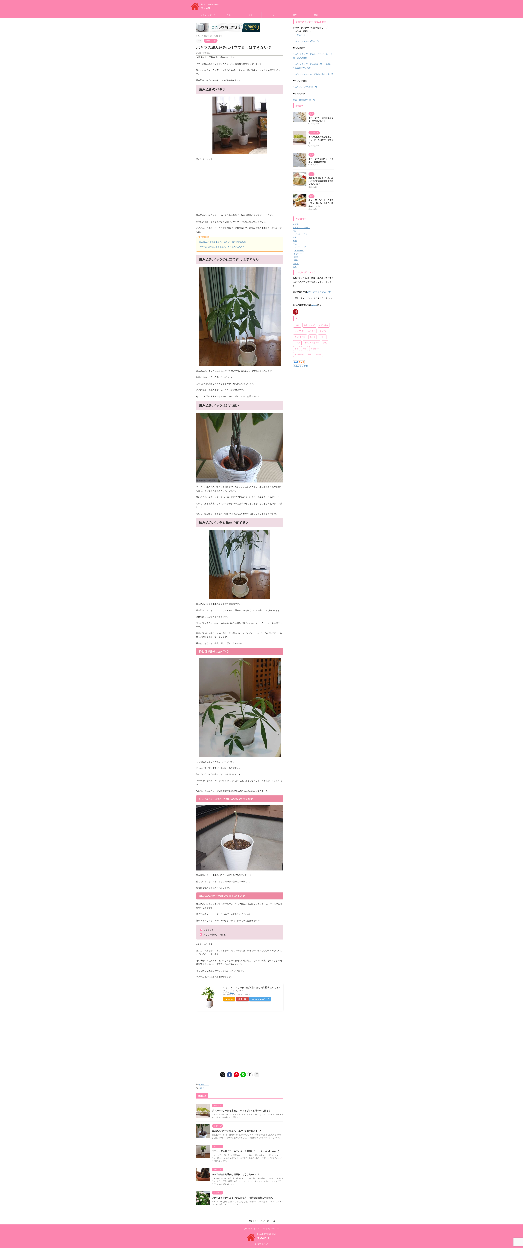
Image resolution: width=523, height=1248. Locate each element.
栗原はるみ (315, 384)
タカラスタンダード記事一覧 (306, 41)
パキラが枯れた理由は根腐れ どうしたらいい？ (221, 246)
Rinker (232, 993)
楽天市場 (242, 999)
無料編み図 (299, 390)
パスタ (297, 378)
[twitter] (222, 1074)
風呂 (310, 390)
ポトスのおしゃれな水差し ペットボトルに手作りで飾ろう (241, 1110)
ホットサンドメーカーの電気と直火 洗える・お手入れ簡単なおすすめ (320, 203)
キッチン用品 (300, 372)
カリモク (311, 366)
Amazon (229, 999)
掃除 (304, 384)
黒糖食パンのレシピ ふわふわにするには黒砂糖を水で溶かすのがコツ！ (320, 181)
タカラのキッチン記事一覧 (305, 87)
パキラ (201, 1088)
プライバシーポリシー (270, 1229)
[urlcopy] (256, 1074)
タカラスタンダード (207, 15)
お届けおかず (309, 360)
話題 (316, 15)
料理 (250, 15)
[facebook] (229, 1074)
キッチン (323, 366)
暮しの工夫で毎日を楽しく (266, 1234)
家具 (325, 378)
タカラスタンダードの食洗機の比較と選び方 (313, 74)
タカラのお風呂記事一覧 (304, 100)
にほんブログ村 (300, 401)
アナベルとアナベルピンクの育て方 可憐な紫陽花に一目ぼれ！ (243, 1197)
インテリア (299, 366)
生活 (229, 15)
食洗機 (318, 390)
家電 (296, 384)
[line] (243, 1074)
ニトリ (312, 372)
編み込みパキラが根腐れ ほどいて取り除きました (222, 241)
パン (272, 15)
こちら (314, 340)
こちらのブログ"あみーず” (319, 327)
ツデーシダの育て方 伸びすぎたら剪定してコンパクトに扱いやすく (245, 1151)
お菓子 (294, 15)
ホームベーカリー (312, 378)
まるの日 (206, 8)
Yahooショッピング (260, 999)
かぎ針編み (323, 360)
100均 (297, 360)
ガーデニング (204, 1084)
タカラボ (301, 35)
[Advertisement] (239, 188)
